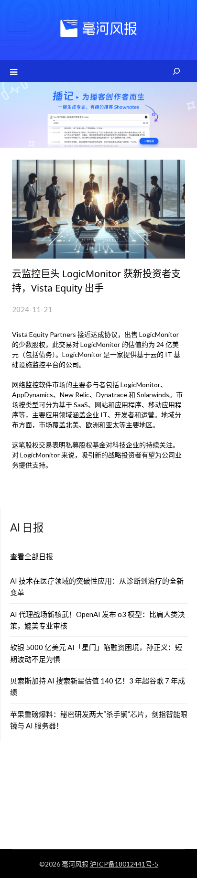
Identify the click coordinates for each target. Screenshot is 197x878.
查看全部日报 (31, 556)
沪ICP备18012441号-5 (124, 864)
